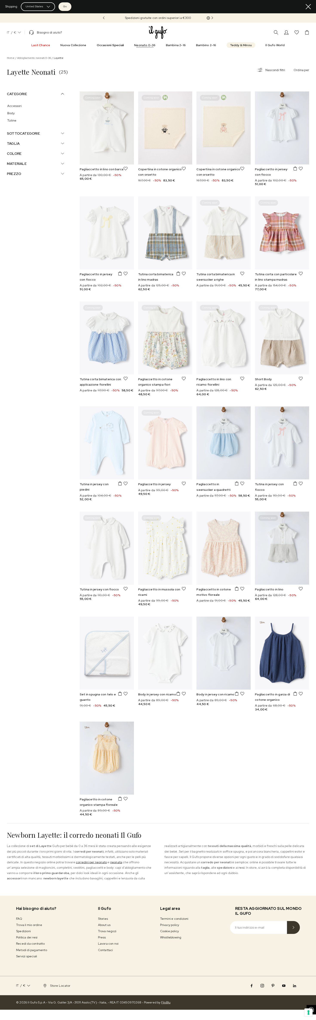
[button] (158, 18)
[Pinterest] (273, 985)
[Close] (308, 6)
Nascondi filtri (275, 70)
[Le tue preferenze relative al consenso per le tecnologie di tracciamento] (308, 1012)
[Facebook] (251, 985)
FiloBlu (165, 1002)
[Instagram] (262, 985)
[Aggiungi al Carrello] (295, 168)
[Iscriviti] (293, 927)
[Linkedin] (294, 985)
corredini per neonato (91, 862)
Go (65, 6)
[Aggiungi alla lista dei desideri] (125, 168)
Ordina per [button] (301, 70)
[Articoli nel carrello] (307, 32)
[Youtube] (283, 985)
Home (10, 58)
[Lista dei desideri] (297, 32)
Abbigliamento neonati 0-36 (34, 58)
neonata (116, 862)
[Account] (286, 32)
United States (34, 6)
